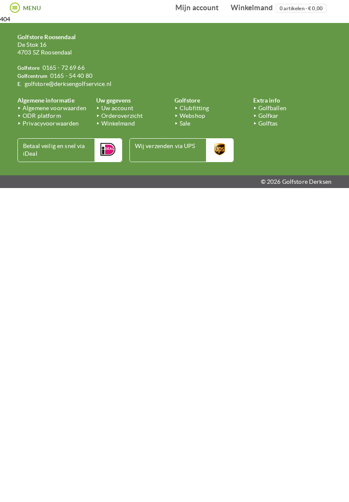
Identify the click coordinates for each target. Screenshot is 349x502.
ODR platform (42, 115)
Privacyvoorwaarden (51, 123)
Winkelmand (277, 7)
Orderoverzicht (122, 115)
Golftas (268, 123)
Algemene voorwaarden (54, 108)
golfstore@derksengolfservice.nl (68, 83)
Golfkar (268, 115)
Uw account (117, 108)
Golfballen (272, 108)
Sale (185, 123)
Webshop (192, 115)
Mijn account (197, 7)
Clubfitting (194, 108)
